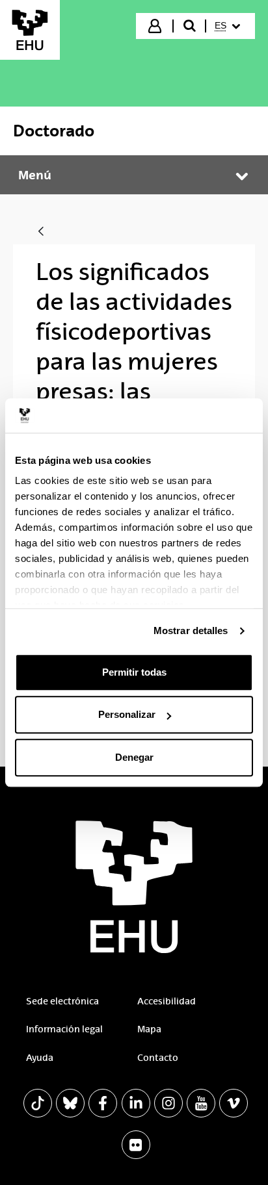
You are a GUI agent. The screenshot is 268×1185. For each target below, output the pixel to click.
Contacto (157, 1057)
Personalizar (126, 714)
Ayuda (39, 1057)
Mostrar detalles (191, 630)
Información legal (64, 1029)
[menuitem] (229, 26)
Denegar (134, 757)
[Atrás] (41, 232)
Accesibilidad (166, 1001)
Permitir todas (134, 672)
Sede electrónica (62, 1001)
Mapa (149, 1029)
